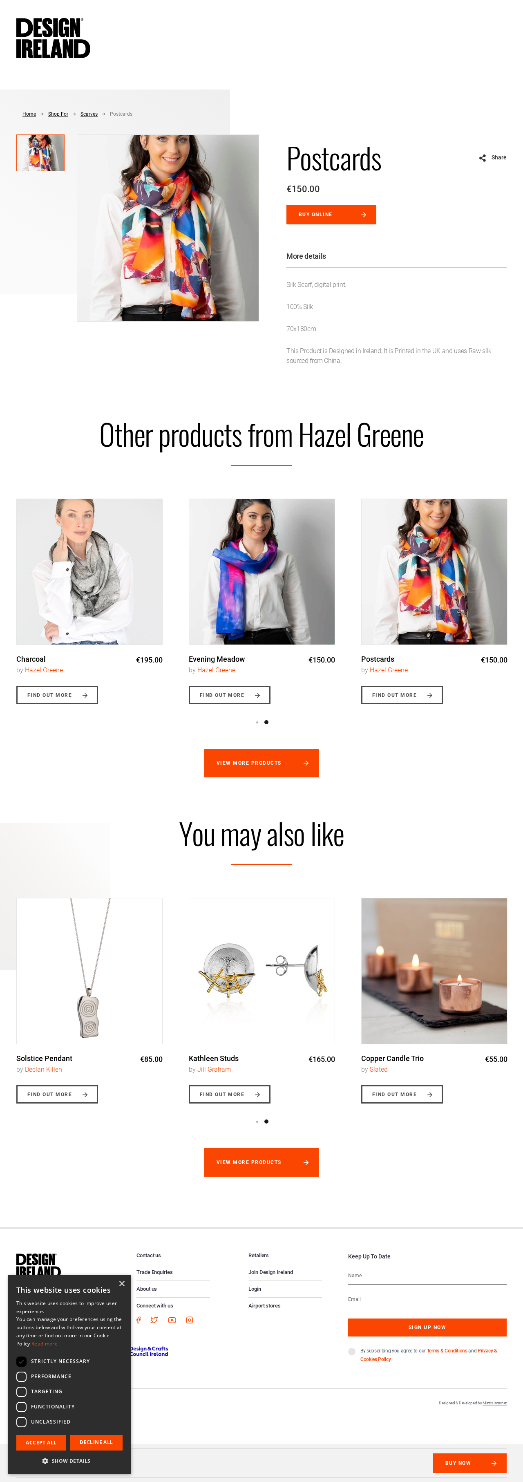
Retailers (258, 1255)
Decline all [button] (96, 1442)
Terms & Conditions (447, 1351)
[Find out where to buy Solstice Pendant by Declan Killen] (89, 971)
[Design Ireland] (53, 37)
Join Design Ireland (270, 1272)
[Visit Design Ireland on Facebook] (138, 1320)
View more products (249, 763)
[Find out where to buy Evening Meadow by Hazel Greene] (262, 572)
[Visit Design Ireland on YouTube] (172, 1320)
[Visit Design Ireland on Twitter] (154, 1320)
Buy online (316, 214)
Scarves (89, 114)
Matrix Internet (495, 1403)
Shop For (58, 114)
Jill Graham (214, 1069)
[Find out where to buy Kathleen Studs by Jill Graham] (262, 971)
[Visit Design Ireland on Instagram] (189, 1320)
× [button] (121, 1284)
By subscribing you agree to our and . (428, 1355)
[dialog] (69, 1374)
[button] (69, 1461)
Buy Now (458, 1463)
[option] (89, 595)
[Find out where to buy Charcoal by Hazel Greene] (89, 572)
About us (146, 1289)
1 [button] (257, 722)
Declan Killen (43, 1069)
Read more (44, 1343)
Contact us (148, 1255)
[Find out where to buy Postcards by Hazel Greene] (434, 572)
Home (29, 114)
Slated (379, 1069)
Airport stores (264, 1306)
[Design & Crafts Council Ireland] (134, 1351)
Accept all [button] (41, 1442)
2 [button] (266, 722)
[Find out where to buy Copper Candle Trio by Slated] (434, 971)
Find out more (49, 695)
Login (254, 1289)
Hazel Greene (44, 670)
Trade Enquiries (154, 1272)
